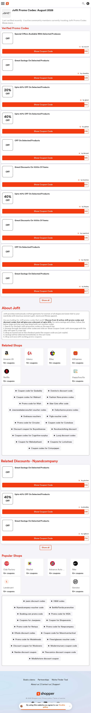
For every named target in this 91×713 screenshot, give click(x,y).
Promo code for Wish (31, 404)
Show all (45, 300)
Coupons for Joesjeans (30, 620)
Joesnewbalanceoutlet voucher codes (29, 410)
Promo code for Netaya (27, 627)
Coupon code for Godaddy (30, 391)
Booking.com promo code (31, 614)
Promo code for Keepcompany (60, 627)
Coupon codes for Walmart (28, 397)
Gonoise (76, 588)
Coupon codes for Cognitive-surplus (31, 435)
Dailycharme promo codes (66, 410)
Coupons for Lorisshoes (61, 442)
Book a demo (29, 680)
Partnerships (43, 680)
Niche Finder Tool (60, 680)
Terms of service (59, 698)
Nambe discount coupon (25, 652)
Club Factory (9, 570)
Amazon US (8, 359)
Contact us (46, 684)
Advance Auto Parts (58, 570)
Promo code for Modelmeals (28, 639)
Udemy (29, 359)
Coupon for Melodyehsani (30, 442)
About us (35, 684)
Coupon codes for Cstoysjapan (45, 448)
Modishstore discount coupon (45, 659)
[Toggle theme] (88, 3)
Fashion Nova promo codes (61, 397)
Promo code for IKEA (60, 614)
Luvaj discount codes (65, 435)
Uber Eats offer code (58, 404)
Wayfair (29, 570)
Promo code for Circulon (28, 423)
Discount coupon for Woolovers (27, 646)
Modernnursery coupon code (63, 646)
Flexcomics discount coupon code (60, 652)
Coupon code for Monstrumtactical (60, 633)
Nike (74, 570)
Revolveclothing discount (65, 429)
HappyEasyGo (78, 377)
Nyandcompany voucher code (30, 608)
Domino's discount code (61, 391)
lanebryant (8, 588)
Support (56, 684)
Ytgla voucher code (58, 416)
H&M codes (58, 601)
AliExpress (77, 359)
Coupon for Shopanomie (60, 620)
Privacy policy (47, 698)
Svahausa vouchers (32, 416)
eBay (51, 359)
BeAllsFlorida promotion (63, 608)
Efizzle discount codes (25, 633)
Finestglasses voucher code (62, 639)
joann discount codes (35, 601)
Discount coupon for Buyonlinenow (29, 429)
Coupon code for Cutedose (60, 423)
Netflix (6, 377)
